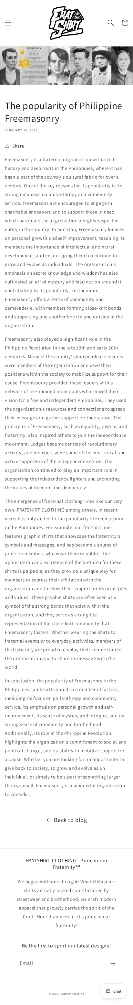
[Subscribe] (113, 963)
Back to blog (70, 819)
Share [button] (18, 146)
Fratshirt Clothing (72, 993)
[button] (8, 23)
